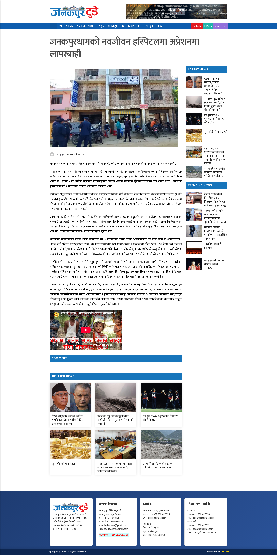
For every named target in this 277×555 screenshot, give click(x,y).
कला (139, 26)
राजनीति (81, 26)
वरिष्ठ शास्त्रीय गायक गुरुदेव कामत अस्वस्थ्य (214, 264)
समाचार (69, 26)
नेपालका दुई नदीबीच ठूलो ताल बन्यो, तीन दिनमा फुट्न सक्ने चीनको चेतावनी (115, 420)
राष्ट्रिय (101, 26)
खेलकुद (149, 26)
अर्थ (123, 26)
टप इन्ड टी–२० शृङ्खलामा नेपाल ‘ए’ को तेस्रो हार (161, 418)
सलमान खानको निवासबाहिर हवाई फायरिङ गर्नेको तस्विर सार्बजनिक (215, 233)
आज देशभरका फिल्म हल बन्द (214, 246)
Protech (225, 552)
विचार (131, 26)
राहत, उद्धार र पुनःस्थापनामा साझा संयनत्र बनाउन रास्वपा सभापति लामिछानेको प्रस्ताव (114, 467)
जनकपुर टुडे (60, 154)
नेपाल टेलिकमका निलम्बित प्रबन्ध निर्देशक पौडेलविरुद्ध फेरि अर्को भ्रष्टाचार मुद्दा (215, 200)
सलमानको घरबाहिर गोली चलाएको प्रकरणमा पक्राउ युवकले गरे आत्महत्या (215, 216)
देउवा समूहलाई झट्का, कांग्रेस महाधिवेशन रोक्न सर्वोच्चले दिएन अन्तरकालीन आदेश (68, 420)
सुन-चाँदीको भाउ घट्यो (63, 463)
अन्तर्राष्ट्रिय (112, 26)
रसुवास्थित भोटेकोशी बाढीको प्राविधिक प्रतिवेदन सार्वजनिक (158, 465)
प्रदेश (90, 26)
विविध (160, 26)
